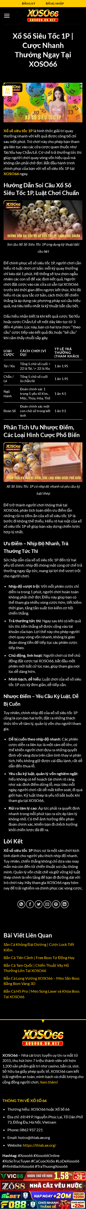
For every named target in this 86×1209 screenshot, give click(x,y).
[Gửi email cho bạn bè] (47, 904)
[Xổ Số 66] (43, 15)
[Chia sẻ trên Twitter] (39, 904)
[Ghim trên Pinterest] (56, 904)
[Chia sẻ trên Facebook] (30, 904)
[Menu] (7, 15)
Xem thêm (48, 1082)
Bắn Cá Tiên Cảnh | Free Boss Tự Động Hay (39, 957)
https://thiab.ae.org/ (39, 1145)
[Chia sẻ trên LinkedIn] (65, 904)
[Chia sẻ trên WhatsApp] (21, 904)
